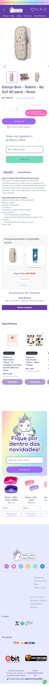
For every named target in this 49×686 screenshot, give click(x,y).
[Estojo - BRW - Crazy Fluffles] (11, 485)
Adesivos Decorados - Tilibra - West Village (32, 361)
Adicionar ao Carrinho (11, 514)
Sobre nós (39, 578)
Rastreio (27, 16)
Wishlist (33, 607)
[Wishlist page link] (33, 9)
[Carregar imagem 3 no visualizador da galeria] (37, 77)
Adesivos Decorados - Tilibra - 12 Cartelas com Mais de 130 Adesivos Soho (12, 363)
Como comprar (37, 597)
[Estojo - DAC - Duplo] (31, 485)
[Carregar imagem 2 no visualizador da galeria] (24, 77)
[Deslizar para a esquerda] (3, 78)
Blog (19, 16)
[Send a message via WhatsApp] (45, 682)
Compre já (19, 121)
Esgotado (24, 279)
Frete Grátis (36, 604)
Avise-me (24, 159)
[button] (3, 9)
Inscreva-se (24, 469)
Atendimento (40, 16)
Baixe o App (8, 16)
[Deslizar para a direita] (46, 78)
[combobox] (35, 268)
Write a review (24, 308)
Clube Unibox (40, 581)
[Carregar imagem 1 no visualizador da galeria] (11, 77)
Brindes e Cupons (38, 601)
